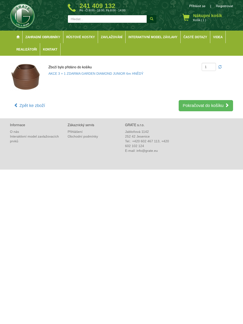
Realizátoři (26, 49)
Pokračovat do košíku (204, 105)
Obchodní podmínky (83, 136)
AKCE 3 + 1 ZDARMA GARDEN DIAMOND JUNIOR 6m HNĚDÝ (95, 73)
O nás (14, 132)
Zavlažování (111, 37)
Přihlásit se (197, 6)
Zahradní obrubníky (42, 37)
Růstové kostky (80, 37)
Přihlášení (75, 132)
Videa (218, 37)
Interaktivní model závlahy (153, 37)
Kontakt (50, 49)
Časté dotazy (195, 37)
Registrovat (224, 6)
